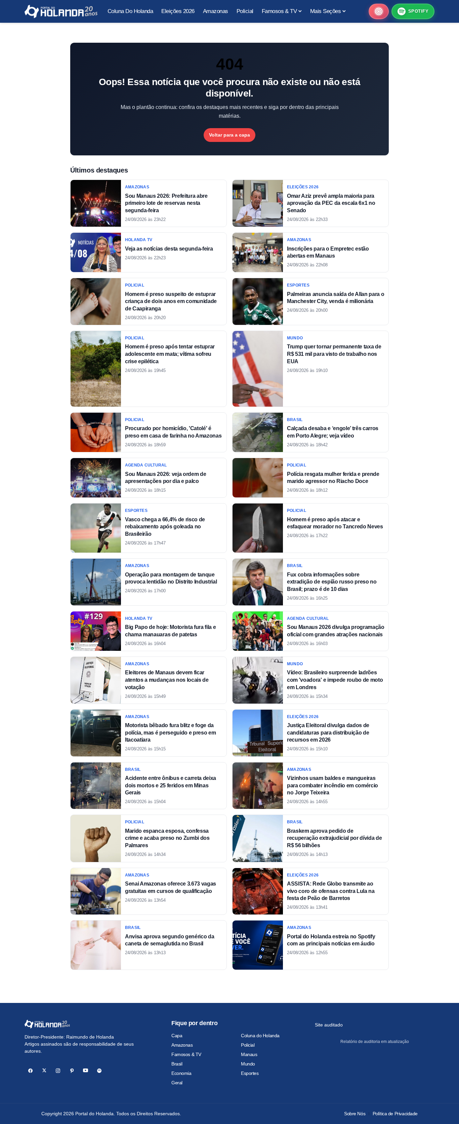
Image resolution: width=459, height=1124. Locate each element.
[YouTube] (85, 1071)
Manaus (249, 1054)
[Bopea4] (61, 12)
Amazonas (182, 1045)
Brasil (176, 1063)
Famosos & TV (186, 1054)
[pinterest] (72, 1071)
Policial (248, 1045)
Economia (181, 1073)
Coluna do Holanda (260, 1035)
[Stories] (379, 12)
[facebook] (30, 1071)
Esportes (250, 1073)
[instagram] (58, 1071)
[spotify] (99, 1071)
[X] (44, 1071)
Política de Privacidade (395, 1113)
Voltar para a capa (229, 135)
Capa (176, 1035)
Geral (176, 1082)
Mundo (248, 1063)
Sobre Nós (354, 1113)
